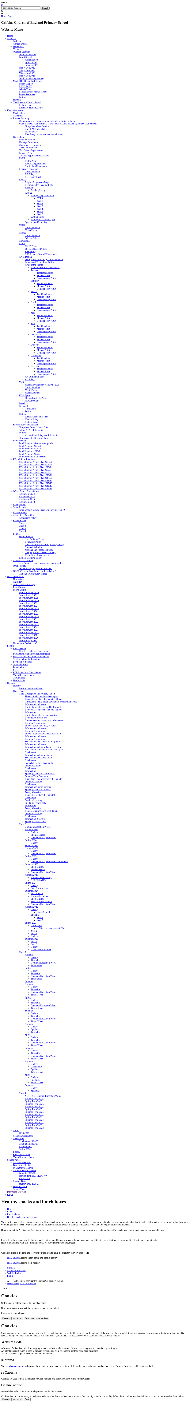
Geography (24, 406)
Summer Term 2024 (34, 1120)
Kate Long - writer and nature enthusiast (44, 134)
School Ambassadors (23, 1136)
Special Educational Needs (25, 424)
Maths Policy (31, 230)
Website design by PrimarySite (21, 1283)
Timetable (35, 960)
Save (27, 1399)
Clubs (16, 1130)
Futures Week (25, 153)
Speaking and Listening (36, 222)
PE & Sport (24, 395)
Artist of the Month (34, 265)
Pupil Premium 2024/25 (30, 448)
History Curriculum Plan (36, 416)
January (34, 270)
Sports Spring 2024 (28, 611)
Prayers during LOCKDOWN (33, 1176)
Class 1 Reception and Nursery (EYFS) (37, 693)
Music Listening (32, 392)
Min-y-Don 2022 (27, 67)
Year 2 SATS (37, 893)
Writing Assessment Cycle (43, 219)
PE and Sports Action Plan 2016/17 (35, 486)
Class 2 (22, 526)
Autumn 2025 (31, 829)
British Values (19, 520)
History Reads (31, 422)
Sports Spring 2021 (28, 635)
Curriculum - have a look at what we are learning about (51, 701)
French (22, 403)
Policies (22, 97)
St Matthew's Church (23, 1168)
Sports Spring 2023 (28, 619)
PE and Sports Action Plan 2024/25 (35, 464)
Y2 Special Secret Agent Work (51, 928)
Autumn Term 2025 (34, 1098)
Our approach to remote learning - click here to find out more (47, 121)
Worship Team (20, 1186)
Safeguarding (19, 504)
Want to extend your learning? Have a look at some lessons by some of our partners (58, 123)
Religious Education (28, 169)
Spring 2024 (31, 883)
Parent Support (26, 83)
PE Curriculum (32, 400)
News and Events (15, 576)
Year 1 (40, 201)
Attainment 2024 (27, 494)
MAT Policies (19, 113)
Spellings (35, 915)
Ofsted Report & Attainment (26, 491)
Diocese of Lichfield (22, 1165)
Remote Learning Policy (30, 558)
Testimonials (19, 677)
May (33, 313)
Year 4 (40, 209)
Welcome (17, 41)
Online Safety (19, 566)
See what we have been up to (38, 757)
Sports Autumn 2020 (28, 637)
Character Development (30, 145)
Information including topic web (40, 755)
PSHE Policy (31, 246)
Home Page (6, 16)
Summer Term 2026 (34, 1104)
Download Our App (16, 1192)
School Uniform (20, 664)
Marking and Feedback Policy (39, 550)
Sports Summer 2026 (29, 592)
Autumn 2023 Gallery (41, 877)
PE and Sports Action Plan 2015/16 (35, 488)
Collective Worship (22, 1162)
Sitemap (11, 1268)
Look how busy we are (36, 717)
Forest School (25, 57)
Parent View (19, 667)
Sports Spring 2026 (28, 595)
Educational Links (21, 1154)
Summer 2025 (31, 864)
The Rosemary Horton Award (27, 102)
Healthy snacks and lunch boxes (34, 651)
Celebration (30, 752)
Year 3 (40, 206)
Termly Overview (33, 792)
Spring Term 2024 (33, 1117)
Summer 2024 (31, 891)
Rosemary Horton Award (31, 107)
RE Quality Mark (33, 177)
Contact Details (20, 43)
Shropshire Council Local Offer (34, 427)
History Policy (31, 419)
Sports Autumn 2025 (28, 598)
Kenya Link (24, 1178)
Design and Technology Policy (39, 262)
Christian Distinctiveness (24, 1170)
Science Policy (32, 238)
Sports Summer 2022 (29, 624)
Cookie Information (16, 1270)
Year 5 (40, 211)
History (22, 414)
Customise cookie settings (36, 1318)
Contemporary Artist (46, 278)
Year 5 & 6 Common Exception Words (43, 1096)
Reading (29, 187)
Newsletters (18, 579)
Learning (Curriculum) (35, 723)
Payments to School (22, 661)
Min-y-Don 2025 (27, 73)
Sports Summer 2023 (29, 616)
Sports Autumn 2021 (28, 629)
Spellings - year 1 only (35, 803)
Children (11, 683)
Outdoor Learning (21, 51)
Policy (28, 411)
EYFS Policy (31, 161)
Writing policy (37, 217)
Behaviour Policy (33, 542)
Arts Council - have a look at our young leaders (41, 563)
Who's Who (18, 46)
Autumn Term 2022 (34, 1122)
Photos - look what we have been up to (43, 733)
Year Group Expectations (31, 150)
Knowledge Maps (39, 896)
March (34, 291)
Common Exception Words (37, 827)
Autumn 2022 (31, 907)
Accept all (17, 1318)
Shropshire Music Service (37, 126)
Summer (29, 981)
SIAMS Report (20, 512)
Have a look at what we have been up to (44, 749)
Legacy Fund (25, 105)
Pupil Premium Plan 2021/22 (32, 456)
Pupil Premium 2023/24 (30, 451)
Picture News (31, 131)
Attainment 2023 (27, 496)
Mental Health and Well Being (27, 81)
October (34, 344)
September (36, 334)
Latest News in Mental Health (33, 91)
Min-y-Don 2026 (27, 75)
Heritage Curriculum (28, 142)
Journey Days (19, 1181)
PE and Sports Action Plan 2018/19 (35, 480)
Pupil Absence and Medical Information (31, 653)
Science (22, 233)
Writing (28, 193)
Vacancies (17, 49)
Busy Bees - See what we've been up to (43, 779)
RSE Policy (30, 251)
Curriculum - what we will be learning (43, 707)
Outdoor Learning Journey (31, 78)
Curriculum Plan (32, 171)
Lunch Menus (19, 648)
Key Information (15, 110)
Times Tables (37, 994)
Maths (22, 225)
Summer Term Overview (36, 776)
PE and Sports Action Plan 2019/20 (35, 478)
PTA (15, 669)
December (36, 366)
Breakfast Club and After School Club (31, 656)
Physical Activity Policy (36, 398)
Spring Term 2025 (33, 1109)
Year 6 (40, 214)
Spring (28, 968)
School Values (13, 1160)
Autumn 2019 (25, 1146)
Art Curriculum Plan (34, 376)
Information (30, 712)
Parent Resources (27, 94)
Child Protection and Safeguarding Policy (44, 544)
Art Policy (30, 379)
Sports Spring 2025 (28, 603)
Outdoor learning (33, 765)
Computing (24, 241)
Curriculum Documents (36, 166)
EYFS (22, 158)
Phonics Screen (38, 835)
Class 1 (22, 523)
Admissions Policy (28, 518)
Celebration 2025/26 (28, 1144)
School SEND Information (31, 430)
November (36, 355)
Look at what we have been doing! (41, 811)
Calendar (17, 582)
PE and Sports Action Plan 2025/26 (35, 462)
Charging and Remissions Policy (40, 552)
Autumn (29, 954)
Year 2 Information (40, 888)
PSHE (22, 243)
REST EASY (25, 86)
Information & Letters (35, 819)
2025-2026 (24, 1133)
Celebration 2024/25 (28, 1141)
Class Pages (18, 691)
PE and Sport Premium (24, 459)
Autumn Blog (31, 59)
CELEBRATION (39, 880)
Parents (10, 645)
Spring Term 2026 (33, 1101)
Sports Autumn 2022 (28, 621)
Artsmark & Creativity (23, 560)
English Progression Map (37, 182)
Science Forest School (41, 901)
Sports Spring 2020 (28, 640)
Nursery (17, 685)
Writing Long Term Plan (42, 195)
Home (10, 35)
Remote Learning (21, 118)
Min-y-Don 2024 (27, 70)
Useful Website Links (41, 949)
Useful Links (19, 680)
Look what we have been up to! (40, 795)
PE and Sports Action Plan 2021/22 (35, 472)
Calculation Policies (28, 147)
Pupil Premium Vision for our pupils (36, 443)
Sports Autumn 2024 (28, 606)
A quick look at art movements (45, 267)
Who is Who (25, 89)
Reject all (6, 1318)
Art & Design (25, 257)
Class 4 (22, 531)
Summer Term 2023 (34, 1128)
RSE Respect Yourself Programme (41, 254)
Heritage (17, 99)
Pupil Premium (20, 440)
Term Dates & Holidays (24, 584)
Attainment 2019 (27, 499)
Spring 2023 (31, 922)
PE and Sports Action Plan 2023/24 (35, 467)
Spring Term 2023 (33, 1125)
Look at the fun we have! (31, 688)
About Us (11, 38)
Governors (18, 115)
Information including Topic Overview (43, 747)
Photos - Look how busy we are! (40, 725)
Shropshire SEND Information (33, 438)
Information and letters (35, 704)
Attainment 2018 (27, 502)
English (22, 179)
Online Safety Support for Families (35, 568)
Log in (10, 1194)
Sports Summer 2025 (29, 600)
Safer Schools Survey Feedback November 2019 (42, 510)
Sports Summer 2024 (29, 608)
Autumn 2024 (31, 848)
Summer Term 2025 (34, 1112)
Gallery (34, 832)
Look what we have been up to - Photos (43, 699)
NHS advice (13, 1258)
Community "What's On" (25, 643)
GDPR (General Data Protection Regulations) (34, 571)
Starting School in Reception (26, 659)
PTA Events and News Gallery (27, 672)
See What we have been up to (39, 763)
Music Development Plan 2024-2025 (42, 384)
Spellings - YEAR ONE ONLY (40, 773)
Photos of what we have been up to (41, 696)
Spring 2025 (31, 856)
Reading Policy (38, 190)
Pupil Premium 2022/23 (30, 454)
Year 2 (40, 203)
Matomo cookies (16, 1366)
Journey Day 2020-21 (29, 1184)
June (33, 323)
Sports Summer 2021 (29, 632)
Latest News (19, 587)
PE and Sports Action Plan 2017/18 (35, 483)
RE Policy (30, 174)
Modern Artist (43, 275)
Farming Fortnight (27, 139)
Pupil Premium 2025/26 (30, 446)
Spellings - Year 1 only (35, 821)
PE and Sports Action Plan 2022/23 (35, 470)
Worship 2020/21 (27, 1173)
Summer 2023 (31, 938)
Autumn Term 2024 (34, 1106)
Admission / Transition (23, 515)
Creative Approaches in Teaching (34, 155)
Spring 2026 (31, 62)
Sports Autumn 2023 (28, 614)
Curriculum (18, 137)
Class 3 (22, 528)
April (33, 302)
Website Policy (14, 1273)
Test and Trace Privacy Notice (33, 574)
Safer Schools (19, 507)
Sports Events (19, 590)
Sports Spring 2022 (28, 627)
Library (16, 1152)
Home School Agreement (37, 555)
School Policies (26, 536)
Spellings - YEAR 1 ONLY (38, 789)
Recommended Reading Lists (39, 185)
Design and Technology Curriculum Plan (44, 259)
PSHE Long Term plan (36, 249)
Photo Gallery (37, 867)
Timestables (36, 965)
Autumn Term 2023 (34, 1114)
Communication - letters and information (44, 720)
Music (22, 382)
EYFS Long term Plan (35, 163)
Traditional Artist (45, 273)
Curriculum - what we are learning (41, 715)
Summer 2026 (31, 65)
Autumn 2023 (31, 875)
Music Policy (31, 390)
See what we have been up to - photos (43, 741)
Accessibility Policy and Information (42, 435)
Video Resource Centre (24, 675)
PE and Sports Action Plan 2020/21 (35, 475)
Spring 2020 (25, 1149)
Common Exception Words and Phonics (49, 861)
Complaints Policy (33, 547)
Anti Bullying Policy (34, 539)
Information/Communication (38, 787)
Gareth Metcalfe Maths (35, 129)
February (35, 281)
